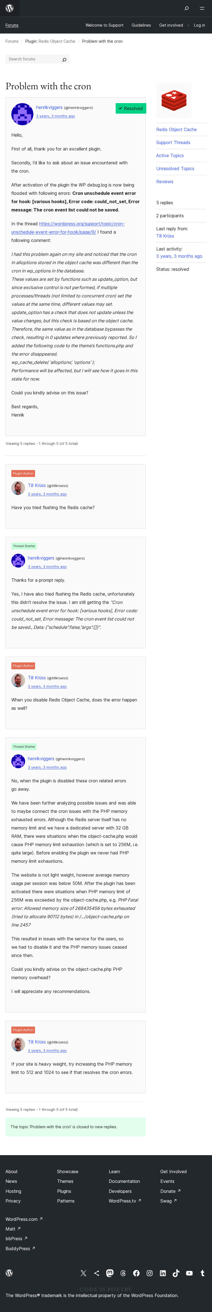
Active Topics (170, 155)
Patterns (66, 1201)
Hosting (13, 1191)
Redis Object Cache (57, 41)
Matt (13, 1229)
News (11, 1181)
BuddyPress (21, 1248)
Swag (168, 1201)
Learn (114, 1171)
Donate (170, 1191)
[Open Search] (186, 8)
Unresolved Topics (175, 168)
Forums (12, 25)
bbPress (17, 1238)
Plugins (64, 1191)
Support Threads (173, 142)
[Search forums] (64, 59)
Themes (65, 1181)
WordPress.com (24, 1219)
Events (167, 1181)
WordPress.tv (125, 1201)
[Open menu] (203, 8)
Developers (120, 1191)
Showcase (67, 1171)
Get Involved (173, 1171)
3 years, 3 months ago (55, 116)
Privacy (13, 1201)
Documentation (124, 1181)
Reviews (164, 181)
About (12, 1171)
